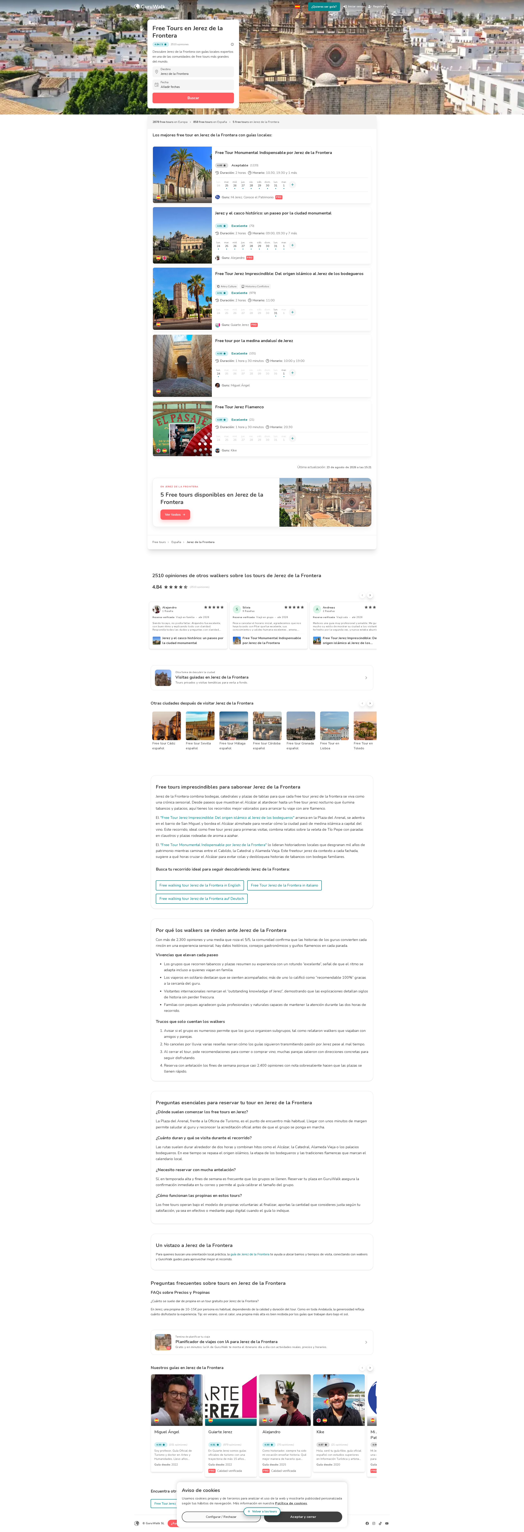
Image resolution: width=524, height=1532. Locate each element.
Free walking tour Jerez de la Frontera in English (199, 885)
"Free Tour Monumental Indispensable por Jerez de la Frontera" (213, 844)
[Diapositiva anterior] (362, 595)
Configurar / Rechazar (221, 1517)
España (176, 542)
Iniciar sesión (356, 6)
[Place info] (232, 44)
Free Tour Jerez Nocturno (172, 1503)
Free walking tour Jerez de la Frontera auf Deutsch (201, 898)
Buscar (193, 97)
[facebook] (367, 1523)
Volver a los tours (264, 1511)
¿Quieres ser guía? (324, 7)
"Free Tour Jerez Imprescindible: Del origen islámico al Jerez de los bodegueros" (227, 817)
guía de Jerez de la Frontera (249, 1254)
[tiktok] (380, 1523)
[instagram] (374, 1523)
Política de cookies (291, 1503)
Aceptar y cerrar (303, 1517)
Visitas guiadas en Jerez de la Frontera (211, 677)
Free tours (159, 542)
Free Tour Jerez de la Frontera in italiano (284, 885)
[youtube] (387, 1523)
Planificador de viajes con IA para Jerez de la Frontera (226, 1342)
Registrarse (380, 6)
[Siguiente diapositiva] (370, 595)
